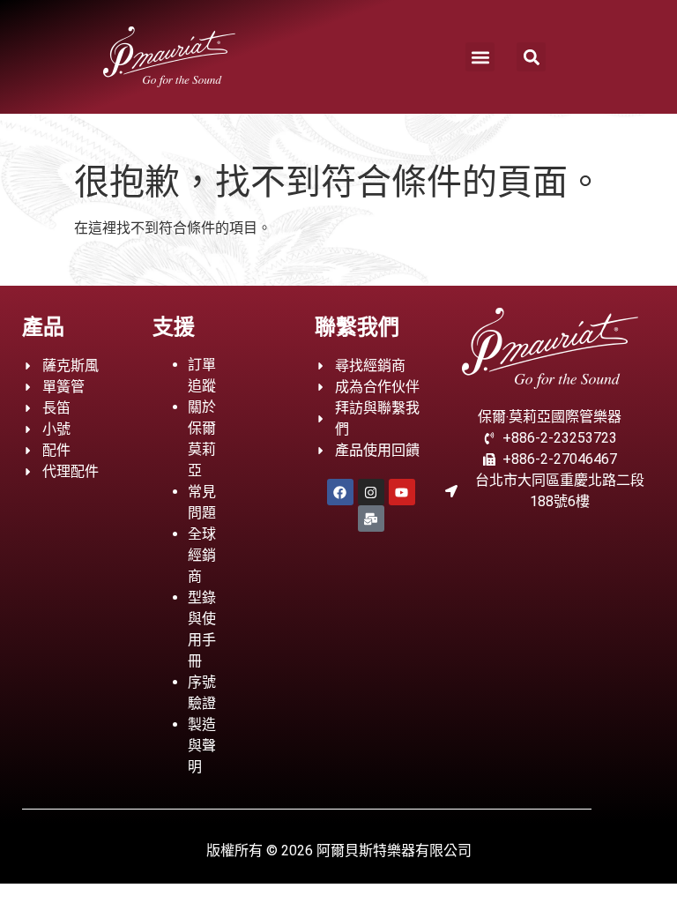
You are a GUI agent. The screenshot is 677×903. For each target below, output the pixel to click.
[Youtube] (402, 492)
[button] (480, 56)
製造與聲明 (202, 745)
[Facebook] (340, 492)
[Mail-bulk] (371, 518)
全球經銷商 (202, 555)
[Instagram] (371, 492)
